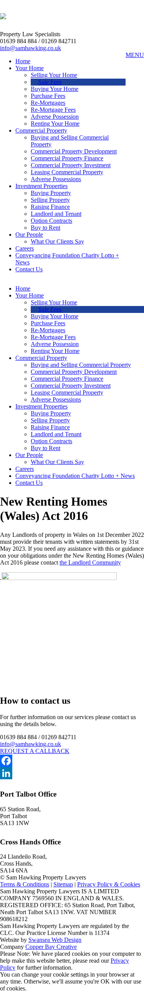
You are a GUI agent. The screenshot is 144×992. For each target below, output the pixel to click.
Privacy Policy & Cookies (108, 884)
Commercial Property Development (74, 151)
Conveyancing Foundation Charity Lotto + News (75, 475)
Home (22, 61)
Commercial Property (41, 130)
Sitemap (63, 884)
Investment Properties (41, 186)
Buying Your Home (54, 89)
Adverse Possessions (56, 179)
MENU (135, 55)
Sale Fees (49, 82)
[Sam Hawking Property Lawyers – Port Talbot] (3, 15)
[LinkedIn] (72, 773)
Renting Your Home (55, 123)
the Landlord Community (90, 562)
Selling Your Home (54, 75)
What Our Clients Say (57, 241)
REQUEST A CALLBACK (35, 751)
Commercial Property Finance (67, 158)
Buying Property (51, 193)
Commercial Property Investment (71, 165)
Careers (24, 248)
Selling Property (50, 200)
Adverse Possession (55, 116)
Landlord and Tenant (56, 213)
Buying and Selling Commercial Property (81, 364)
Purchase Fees (48, 95)
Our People (29, 234)
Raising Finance (50, 206)
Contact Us (29, 269)
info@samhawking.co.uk (30, 48)
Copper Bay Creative (51, 946)
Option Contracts (51, 220)
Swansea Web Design (54, 940)
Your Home (29, 68)
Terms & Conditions (24, 884)
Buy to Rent (45, 227)
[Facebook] (72, 761)
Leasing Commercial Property (67, 172)
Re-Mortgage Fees (53, 109)
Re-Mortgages (48, 102)
